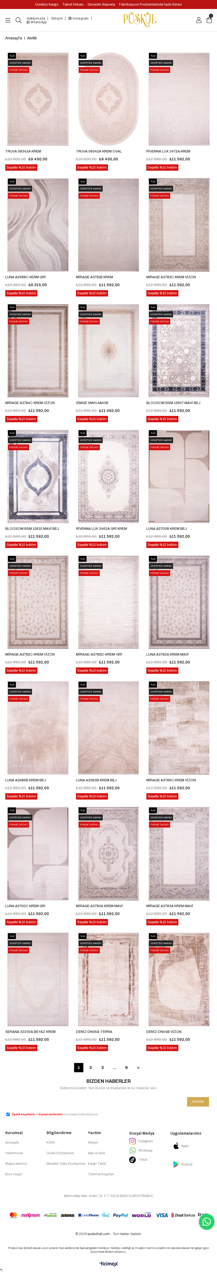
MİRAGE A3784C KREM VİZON (30, 403)
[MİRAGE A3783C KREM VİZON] (179, 225)
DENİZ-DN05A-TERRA (94, 1032)
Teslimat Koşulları (101, 1174)
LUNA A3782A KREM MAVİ (167, 654)
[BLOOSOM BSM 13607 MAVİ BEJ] (179, 351)
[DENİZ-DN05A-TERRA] (108, 979)
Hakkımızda (36, 18)
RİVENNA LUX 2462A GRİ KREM (101, 529)
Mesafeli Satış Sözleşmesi (66, 1164)
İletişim (57, 18)
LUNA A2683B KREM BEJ (96, 780)
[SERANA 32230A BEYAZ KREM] (38, 979)
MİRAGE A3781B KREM (94, 277)
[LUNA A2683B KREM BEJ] (108, 728)
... (114, 1067)
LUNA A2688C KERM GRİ (25, 277)
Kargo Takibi (97, 1164)
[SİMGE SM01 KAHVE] (108, 351)
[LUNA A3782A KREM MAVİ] (179, 602)
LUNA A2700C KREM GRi (25, 906)
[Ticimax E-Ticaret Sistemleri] (108, 1264)
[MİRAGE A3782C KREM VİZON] (38, 602)
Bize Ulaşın (13, 1174)
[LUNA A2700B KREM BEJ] (179, 476)
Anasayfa (12, 1142)
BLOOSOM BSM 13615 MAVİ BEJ (32, 529)
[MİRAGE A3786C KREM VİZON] (179, 728)
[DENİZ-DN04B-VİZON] (179, 979)
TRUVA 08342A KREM (23, 151)
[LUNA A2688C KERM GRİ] (38, 225)
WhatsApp (38, 22)
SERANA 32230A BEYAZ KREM (30, 1032)
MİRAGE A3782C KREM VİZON (30, 654)
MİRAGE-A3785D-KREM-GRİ (99, 654)
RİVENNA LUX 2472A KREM (168, 151)
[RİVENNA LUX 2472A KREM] (179, 99)
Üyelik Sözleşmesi (60, 1153)
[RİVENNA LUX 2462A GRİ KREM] (108, 476)
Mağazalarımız (16, 1164)
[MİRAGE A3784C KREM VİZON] (38, 351)
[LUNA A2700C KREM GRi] (38, 854)
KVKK (51, 1142)
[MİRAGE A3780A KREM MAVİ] (108, 854)
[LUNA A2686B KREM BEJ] (38, 728)
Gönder (198, 1101)
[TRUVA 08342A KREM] (38, 99)
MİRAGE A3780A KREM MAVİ (99, 906)
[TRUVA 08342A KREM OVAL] (108, 99)
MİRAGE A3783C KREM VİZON (171, 277)
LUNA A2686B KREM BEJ (25, 780)
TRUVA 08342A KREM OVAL (99, 151)
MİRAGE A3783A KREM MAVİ (169, 906)
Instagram (80, 18)
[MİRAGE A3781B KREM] (108, 225)
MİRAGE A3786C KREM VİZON (171, 780)
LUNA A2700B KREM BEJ (166, 529)
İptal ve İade (96, 1153)
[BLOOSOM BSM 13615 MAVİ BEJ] (38, 476)
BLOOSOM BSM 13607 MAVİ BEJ (173, 403)
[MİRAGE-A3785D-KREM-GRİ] (108, 602)
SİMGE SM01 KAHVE (92, 403)
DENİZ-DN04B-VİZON (164, 1032)
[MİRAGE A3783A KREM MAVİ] (179, 854)
